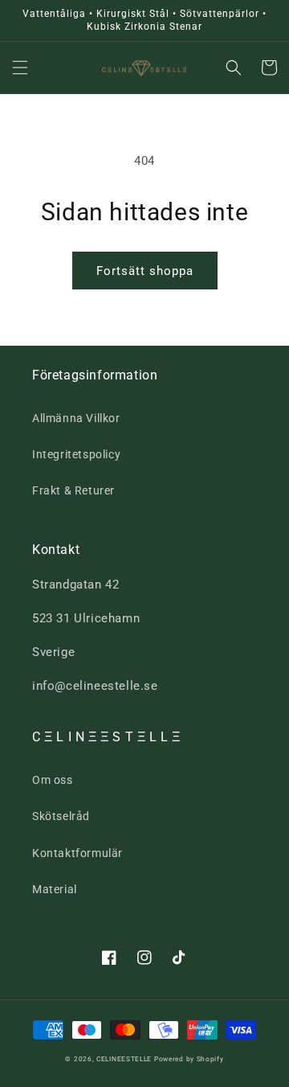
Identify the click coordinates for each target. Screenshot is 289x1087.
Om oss (52, 779)
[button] (20, 67)
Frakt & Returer (73, 490)
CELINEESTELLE (124, 1059)
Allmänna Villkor (76, 418)
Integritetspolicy (76, 454)
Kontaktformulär (77, 853)
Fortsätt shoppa (144, 271)
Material (54, 889)
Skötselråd (61, 816)
